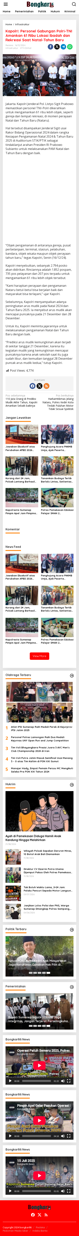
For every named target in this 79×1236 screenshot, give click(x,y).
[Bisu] (63, 1081)
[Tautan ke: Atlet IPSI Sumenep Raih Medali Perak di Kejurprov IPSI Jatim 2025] (39, 702)
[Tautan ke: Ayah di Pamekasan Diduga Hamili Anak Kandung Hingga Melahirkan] (39, 811)
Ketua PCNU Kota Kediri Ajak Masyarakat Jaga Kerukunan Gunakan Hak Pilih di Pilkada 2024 (37, 963)
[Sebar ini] (50, 47)
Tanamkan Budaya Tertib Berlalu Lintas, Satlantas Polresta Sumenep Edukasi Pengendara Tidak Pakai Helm (57, 480)
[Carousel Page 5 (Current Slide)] (48, 973)
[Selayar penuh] (69, 1081)
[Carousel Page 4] (44, 973)
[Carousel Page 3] (39, 973)
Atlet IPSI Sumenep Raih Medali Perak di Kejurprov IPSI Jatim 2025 (41, 728)
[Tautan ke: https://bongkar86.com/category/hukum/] (72, 785)
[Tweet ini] (57, 47)
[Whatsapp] (70, 47)
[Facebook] (32, 386)
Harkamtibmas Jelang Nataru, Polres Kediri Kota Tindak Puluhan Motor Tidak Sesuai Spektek (57, 402)
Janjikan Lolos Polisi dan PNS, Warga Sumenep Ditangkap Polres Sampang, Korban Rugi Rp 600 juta (47, 907)
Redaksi (40, 1227)
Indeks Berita (40, 1230)
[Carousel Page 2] (35, 973)
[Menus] (6, 4)
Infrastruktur (12, 48)
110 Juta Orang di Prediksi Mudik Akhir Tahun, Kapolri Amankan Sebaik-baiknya (21, 400)
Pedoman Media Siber (15, 1230)
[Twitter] (39, 386)
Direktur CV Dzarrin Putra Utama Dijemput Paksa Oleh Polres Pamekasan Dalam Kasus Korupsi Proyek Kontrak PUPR (48, 871)
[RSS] (46, 386)
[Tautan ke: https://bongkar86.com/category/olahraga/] (72, 675)
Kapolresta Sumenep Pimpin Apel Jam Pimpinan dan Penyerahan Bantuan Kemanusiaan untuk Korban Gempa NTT (21, 511)
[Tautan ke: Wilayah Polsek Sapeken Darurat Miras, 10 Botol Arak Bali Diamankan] (13, 856)
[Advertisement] (39, 199)
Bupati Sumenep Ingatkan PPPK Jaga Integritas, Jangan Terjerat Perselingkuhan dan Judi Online (38, 1019)
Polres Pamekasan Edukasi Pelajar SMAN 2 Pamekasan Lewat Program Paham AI (57, 511)
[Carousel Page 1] (31, 973)
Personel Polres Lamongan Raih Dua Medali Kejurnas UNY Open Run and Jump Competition (40, 739)
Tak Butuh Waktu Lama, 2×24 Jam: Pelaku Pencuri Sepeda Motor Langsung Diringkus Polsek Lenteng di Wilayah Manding (48, 889)
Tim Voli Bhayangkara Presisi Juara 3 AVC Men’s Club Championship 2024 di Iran (40, 749)
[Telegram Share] (63, 47)
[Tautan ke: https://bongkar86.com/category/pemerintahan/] (72, 987)
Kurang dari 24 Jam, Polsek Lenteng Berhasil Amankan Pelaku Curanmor (20, 480)
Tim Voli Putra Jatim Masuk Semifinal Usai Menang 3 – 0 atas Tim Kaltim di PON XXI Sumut (42, 759)
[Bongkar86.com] (40, 4)
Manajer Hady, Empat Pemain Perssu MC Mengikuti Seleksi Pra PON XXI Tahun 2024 (42, 770)
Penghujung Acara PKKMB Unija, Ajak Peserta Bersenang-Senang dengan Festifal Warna (56, 448)
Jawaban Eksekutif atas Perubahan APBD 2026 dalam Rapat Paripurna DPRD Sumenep (20, 448)
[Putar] (10, 1081)
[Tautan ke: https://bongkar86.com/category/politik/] (72, 930)
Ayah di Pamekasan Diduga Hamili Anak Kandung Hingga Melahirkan (33, 838)
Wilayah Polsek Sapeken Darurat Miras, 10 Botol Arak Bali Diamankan (48, 852)
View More (39, 656)
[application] (39, 1065)
